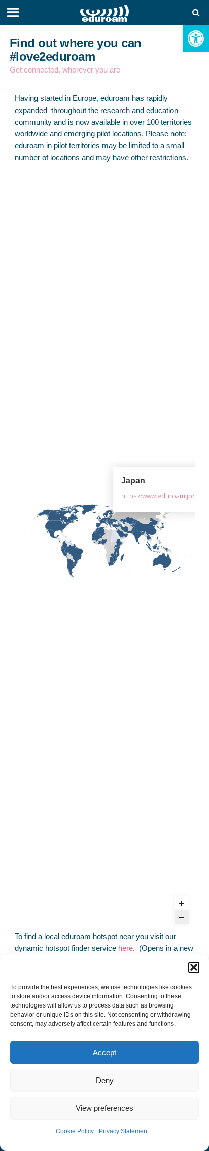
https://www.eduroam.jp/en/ (162, 495)
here (125, 948)
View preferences (104, 1108)
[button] (196, 38)
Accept (104, 1052)
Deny (105, 1080)
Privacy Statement (124, 1131)
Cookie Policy (75, 1131)
